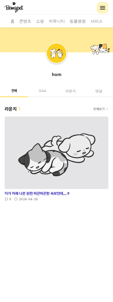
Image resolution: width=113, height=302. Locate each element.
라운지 (70, 90)
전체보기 (99, 109)
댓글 (98, 90)
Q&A (42, 90)
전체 (14, 90)
